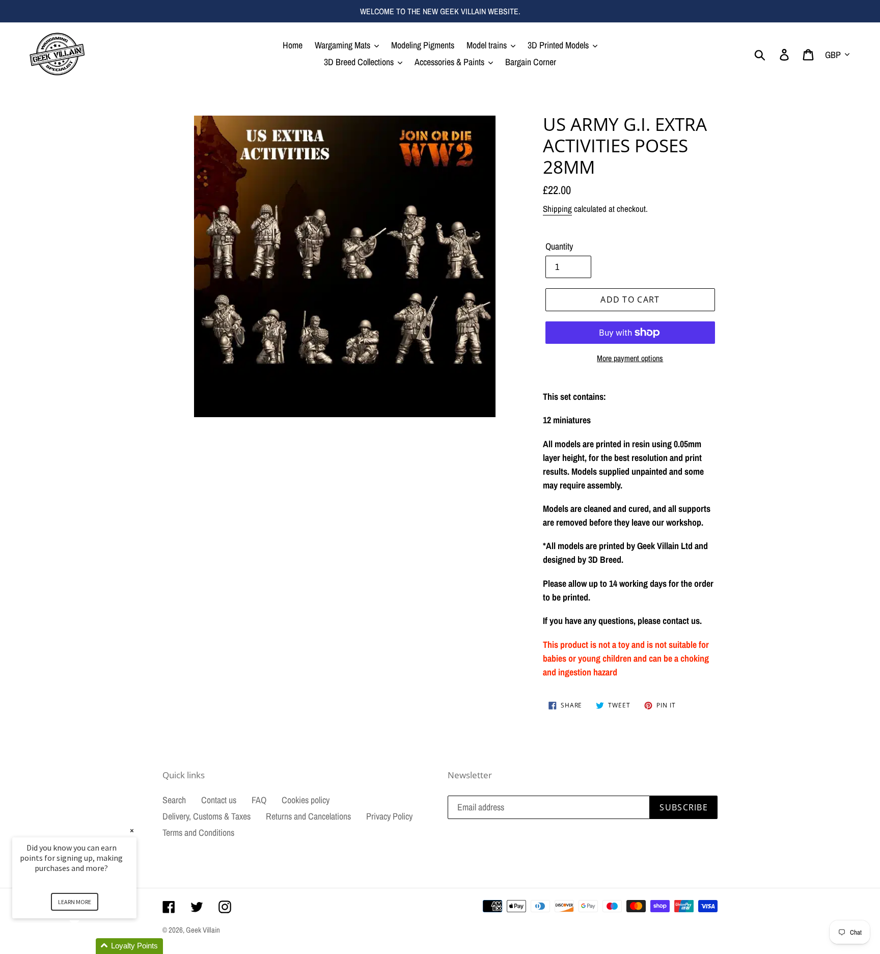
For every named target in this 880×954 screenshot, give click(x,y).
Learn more (74, 902)
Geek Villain (203, 929)
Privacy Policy (389, 816)
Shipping (557, 208)
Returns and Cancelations (308, 816)
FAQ (259, 800)
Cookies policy (305, 800)
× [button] (132, 830)
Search (174, 800)
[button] (86, 946)
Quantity (559, 246)
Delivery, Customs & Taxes (206, 816)
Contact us (218, 800)
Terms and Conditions (198, 832)
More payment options (630, 358)
